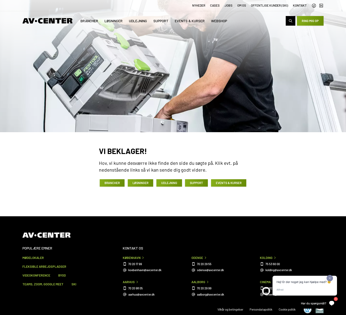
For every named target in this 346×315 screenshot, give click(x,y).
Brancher (89, 21)
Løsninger (114, 21)
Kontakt (300, 5)
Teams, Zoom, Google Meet (42, 284)
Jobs (228, 5)
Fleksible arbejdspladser (44, 266)
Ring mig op (310, 21)
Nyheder (198, 5)
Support (160, 21)
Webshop (219, 21)
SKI (73, 284)
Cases (215, 5)
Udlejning (138, 21)
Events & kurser (190, 21)
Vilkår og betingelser (230, 309)
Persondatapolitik (261, 309)
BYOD (62, 275)
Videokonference (36, 275)
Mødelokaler (33, 258)
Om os (241, 5)
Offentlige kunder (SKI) (269, 5)
